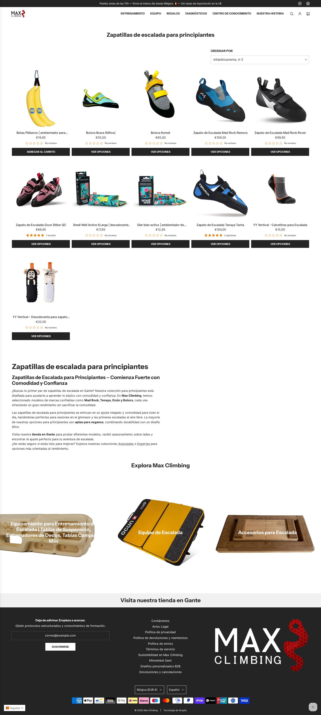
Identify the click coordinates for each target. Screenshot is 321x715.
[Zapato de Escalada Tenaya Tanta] (220, 191)
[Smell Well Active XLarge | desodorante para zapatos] (101, 191)
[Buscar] (292, 14)
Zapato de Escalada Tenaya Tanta (220, 225)
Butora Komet (160, 133)
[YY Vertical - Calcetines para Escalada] (280, 191)
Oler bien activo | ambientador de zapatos (160, 225)
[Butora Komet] (160, 98)
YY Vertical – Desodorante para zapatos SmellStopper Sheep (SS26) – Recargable (41, 317)
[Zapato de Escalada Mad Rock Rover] (280, 98)
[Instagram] (300, 3)
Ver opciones (101, 151)
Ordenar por (222, 50)
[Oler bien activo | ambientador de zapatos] (160, 191)
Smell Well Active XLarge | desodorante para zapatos (100, 225)
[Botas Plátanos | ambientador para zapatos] (41, 98)
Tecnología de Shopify (175, 710)
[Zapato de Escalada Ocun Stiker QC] (41, 191)
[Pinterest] (308, 3)
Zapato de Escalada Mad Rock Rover (280, 133)
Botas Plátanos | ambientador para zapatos (41, 133)
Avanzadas (126, 444)
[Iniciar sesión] (300, 14)
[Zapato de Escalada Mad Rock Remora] (220, 98)
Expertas (143, 444)
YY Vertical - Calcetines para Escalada (280, 225)
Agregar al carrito (41, 151)
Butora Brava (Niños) (101, 133)
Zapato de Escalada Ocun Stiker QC (41, 225)
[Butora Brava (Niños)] (101, 98)
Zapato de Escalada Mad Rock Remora (220, 133)
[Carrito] (308, 14)
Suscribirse (60, 646)
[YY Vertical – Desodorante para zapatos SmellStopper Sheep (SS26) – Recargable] (41, 283)
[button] (14, 708)
